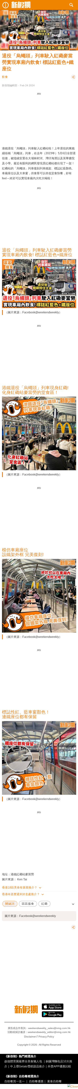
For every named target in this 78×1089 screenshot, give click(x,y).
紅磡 (44, 903)
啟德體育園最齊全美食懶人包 (23, 1061)
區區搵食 (28, 903)
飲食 (5, 76)
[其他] (73, 78)
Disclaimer (30, 1036)
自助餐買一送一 (14, 1081)
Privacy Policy (46, 1036)
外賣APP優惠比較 (59, 1066)
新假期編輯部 (9, 85)
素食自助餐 (54, 1081)
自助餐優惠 (36, 1081)
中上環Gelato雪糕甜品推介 (27, 1066)
